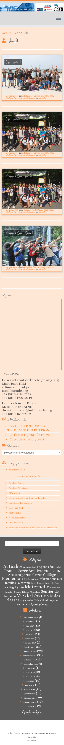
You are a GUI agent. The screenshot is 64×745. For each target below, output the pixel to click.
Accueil (8, 33)
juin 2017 (30, 626)
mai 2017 (30, 630)
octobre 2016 (30, 660)
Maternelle (15, 512)
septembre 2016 (31, 664)
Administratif (30, 567)
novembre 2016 (29, 655)
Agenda (44, 566)
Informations (32, 579)
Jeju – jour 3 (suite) (17, 118)
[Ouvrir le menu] (58, 18)
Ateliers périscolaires (25, 575)
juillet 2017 (30, 622)
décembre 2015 (31, 698)
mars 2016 (29, 685)
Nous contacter (17, 517)
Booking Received (18, 488)
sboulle (42, 98)
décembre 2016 (29, 651)
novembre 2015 (29, 702)
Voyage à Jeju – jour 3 (19, 175)
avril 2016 (29, 681)
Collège (10, 98)
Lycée (18, 98)
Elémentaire (15, 493)
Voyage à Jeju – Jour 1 (19, 233)
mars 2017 (29, 638)
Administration (17, 469)
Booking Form (16, 483)
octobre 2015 (30, 706)
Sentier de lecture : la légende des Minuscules (33, 527)
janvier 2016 (29, 694)
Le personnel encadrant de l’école (27, 498)
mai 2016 (30, 677)
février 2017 (30, 643)
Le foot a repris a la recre (29, 435)
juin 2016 (30, 672)
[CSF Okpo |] (32, 7)
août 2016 (30, 668)
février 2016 (29, 689)
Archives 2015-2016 (43, 96)
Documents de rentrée (28, 476)
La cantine (24, 583)
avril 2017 (30, 634)
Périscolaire (35, 592)
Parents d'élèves (21, 592)
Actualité (28, 96)
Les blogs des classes (20, 503)
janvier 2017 (29, 647)
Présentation (16, 522)
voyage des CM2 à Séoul (34, 600)
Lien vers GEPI (16, 507)
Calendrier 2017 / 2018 (26, 439)
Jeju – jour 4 (13, 61)
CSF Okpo (31, 741)
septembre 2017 (31, 617)
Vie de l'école (29, 98)
